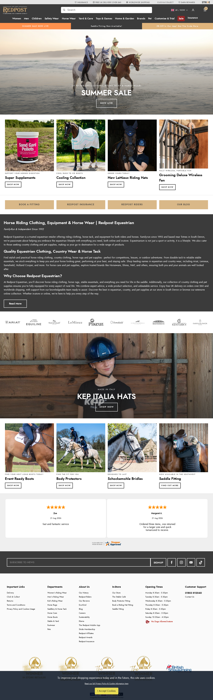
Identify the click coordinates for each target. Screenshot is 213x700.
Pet (150, 18)
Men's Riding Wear (55, 597)
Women (16, 18)
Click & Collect (13, 597)
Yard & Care (86, 18)
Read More (15, 303)
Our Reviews (84, 601)
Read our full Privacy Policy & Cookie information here (106, 684)
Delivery (10, 593)
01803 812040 (193, 593)
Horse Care (52, 613)
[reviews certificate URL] (106, 543)
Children (37, 18)
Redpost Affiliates (86, 633)
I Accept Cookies (106, 691)
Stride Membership (87, 629)
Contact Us (189, 597)
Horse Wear (69, 18)
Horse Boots (52, 617)
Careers (82, 613)
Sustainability (84, 617)
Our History (84, 593)
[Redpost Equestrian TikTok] (200, 562)
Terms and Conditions (16, 605)
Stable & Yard (53, 621)
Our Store (116, 593)
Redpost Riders (85, 597)
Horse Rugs (52, 605)
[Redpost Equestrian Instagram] (181, 562)
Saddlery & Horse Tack (57, 609)
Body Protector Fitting (121, 601)
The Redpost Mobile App (89, 625)
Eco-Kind (82, 605)
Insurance (193, 18)
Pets (49, 629)
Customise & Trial (164, 18)
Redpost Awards (85, 637)
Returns (10, 601)
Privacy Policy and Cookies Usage (21, 609)
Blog (81, 609)
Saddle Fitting (118, 609)
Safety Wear (52, 18)
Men (26, 18)
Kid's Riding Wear (55, 601)
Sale (181, 18)
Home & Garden (124, 18)
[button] (178, 10)
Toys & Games (104, 18)
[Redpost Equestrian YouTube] (191, 562)
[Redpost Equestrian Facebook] (171, 562)
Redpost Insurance (86, 642)
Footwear (51, 625)
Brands (141, 18)
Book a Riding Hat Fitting (122, 605)
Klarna (81, 621)
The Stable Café (119, 597)
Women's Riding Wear (57, 593)
